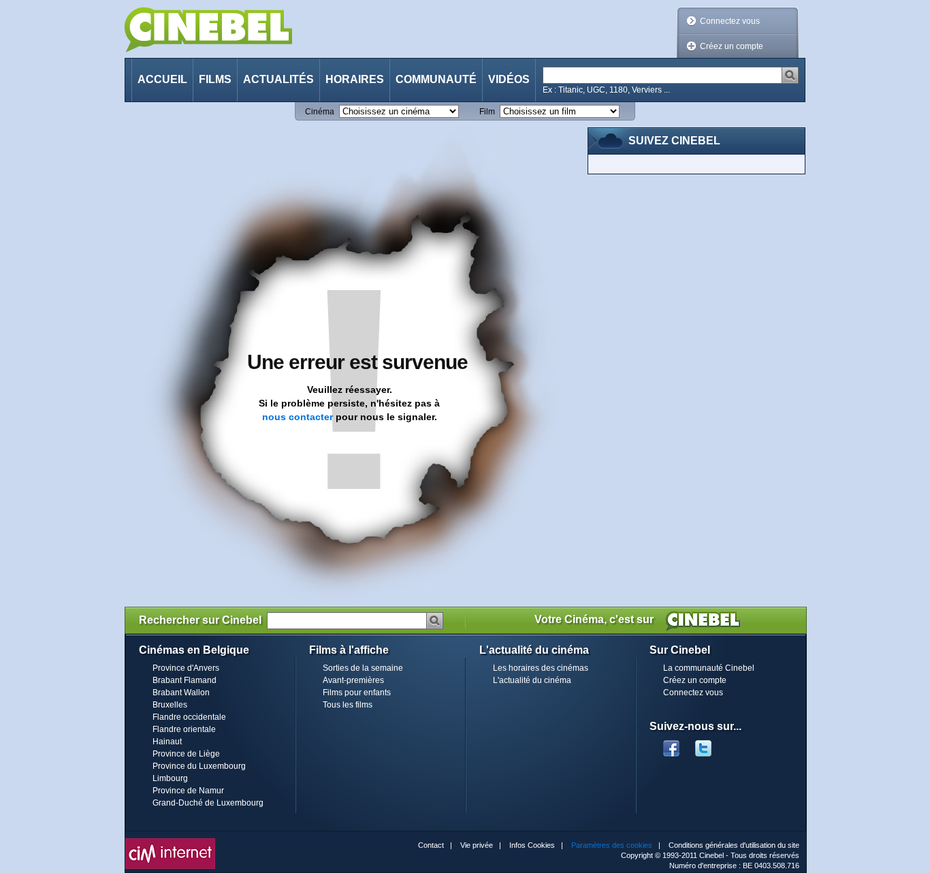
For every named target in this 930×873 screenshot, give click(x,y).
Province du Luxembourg (199, 766)
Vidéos (509, 79)
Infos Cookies (532, 845)
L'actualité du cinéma (532, 680)
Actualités (278, 79)
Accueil (162, 79)
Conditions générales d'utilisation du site (734, 845)
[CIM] (170, 842)
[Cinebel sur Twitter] (710, 744)
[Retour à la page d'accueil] (208, 29)
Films (215, 79)
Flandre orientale (184, 729)
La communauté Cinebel (708, 668)
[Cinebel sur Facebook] (671, 744)
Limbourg (170, 778)
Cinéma (319, 111)
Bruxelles (170, 705)
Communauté (436, 79)
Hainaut (167, 741)
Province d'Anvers (186, 668)
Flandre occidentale (189, 717)
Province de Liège (186, 754)
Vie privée (476, 845)
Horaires (354, 79)
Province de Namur (188, 790)
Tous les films (347, 705)
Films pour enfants (357, 692)
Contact (431, 845)
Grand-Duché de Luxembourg (208, 803)
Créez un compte (731, 46)
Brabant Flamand (185, 680)
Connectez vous (730, 21)
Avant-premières (353, 680)
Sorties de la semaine (363, 668)
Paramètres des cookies (611, 845)
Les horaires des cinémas (540, 668)
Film (487, 111)
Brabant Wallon (181, 692)
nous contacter (297, 416)
